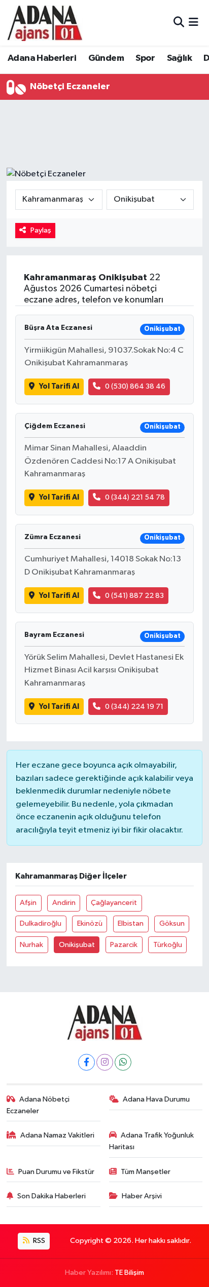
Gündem (106, 58)
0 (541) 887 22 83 (134, 595)
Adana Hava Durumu (156, 1099)
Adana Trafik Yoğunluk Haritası (151, 1140)
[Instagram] (104, 1062)
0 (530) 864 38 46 (135, 386)
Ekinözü (89, 923)
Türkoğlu (167, 945)
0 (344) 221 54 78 (135, 497)
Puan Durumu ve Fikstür (56, 1172)
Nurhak (31, 945)
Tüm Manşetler (145, 1172)
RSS (38, 1240)
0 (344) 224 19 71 (134, 706)
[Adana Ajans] (45, 23)
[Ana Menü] (193, 22)
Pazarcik (123, 945)
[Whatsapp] (123, 1062)
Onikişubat (77, 945)
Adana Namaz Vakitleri (57, 1135)
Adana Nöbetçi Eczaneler (38, 1104)
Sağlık (179, 58)
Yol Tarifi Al (59, 386)
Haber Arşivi (142, 1196)
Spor (145, 58)
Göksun (172, 923)
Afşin (28, 902)
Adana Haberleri (42, 58)
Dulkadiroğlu (40, 923)
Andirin (64, 902)
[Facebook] (86, 1062)
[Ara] (178, 22)
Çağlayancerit (114, 902)
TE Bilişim (129, 1272)
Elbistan (131, 923)
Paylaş (40, 230)
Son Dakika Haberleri (51, 1196)
